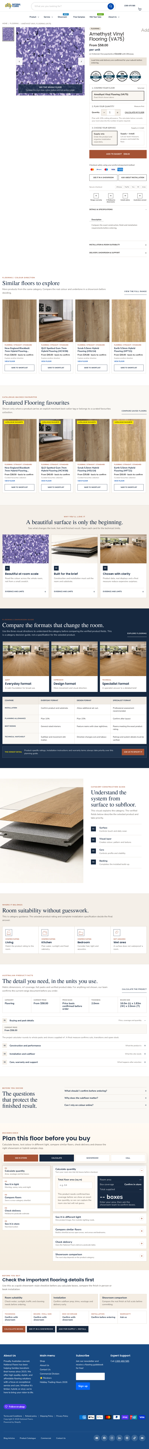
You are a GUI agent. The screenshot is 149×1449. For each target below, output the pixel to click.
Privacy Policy (62, 1416)
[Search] (111, 6)
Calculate (57, 1158)
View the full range (135, 291)
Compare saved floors (134, 411)
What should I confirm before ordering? (85, 1090)
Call (128, 1158)
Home (4, 24)
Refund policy (31, 1416)
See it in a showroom (103, 177)
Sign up (83, 1386)
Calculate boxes (13, 1329)
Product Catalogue (28, 1438)
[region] (74, 566)
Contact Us (45, 1369)
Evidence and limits (14, 591)
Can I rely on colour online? (78, 1105)
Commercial (46, 1438)
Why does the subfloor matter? (81, 1098)
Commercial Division (49, 1373)
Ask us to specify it (133, 752)
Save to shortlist (19, 368)
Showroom (92, 1158)
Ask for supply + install (72, 1329)
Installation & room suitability (104, 245)
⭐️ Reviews (46, 1377)
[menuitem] (34, 17)
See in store (21, 1158)
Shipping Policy (46, 1416)
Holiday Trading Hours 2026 (53, 1382)
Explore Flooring (137, 633)
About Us (44, 1365)
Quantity (96, 112)
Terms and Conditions (13, 1416)
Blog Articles (9, 1438)
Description (96, 219)
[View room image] (8, 34)
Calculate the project (134, 989)
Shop (42, 1361)
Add (144, 30)
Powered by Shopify (12, 1422)
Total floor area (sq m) (70, 1179)
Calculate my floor (134, 113)
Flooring (14, 24)
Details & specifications (101, 209)
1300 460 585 (122, 1361)
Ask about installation (132, 177)
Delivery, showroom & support (104, 253)
